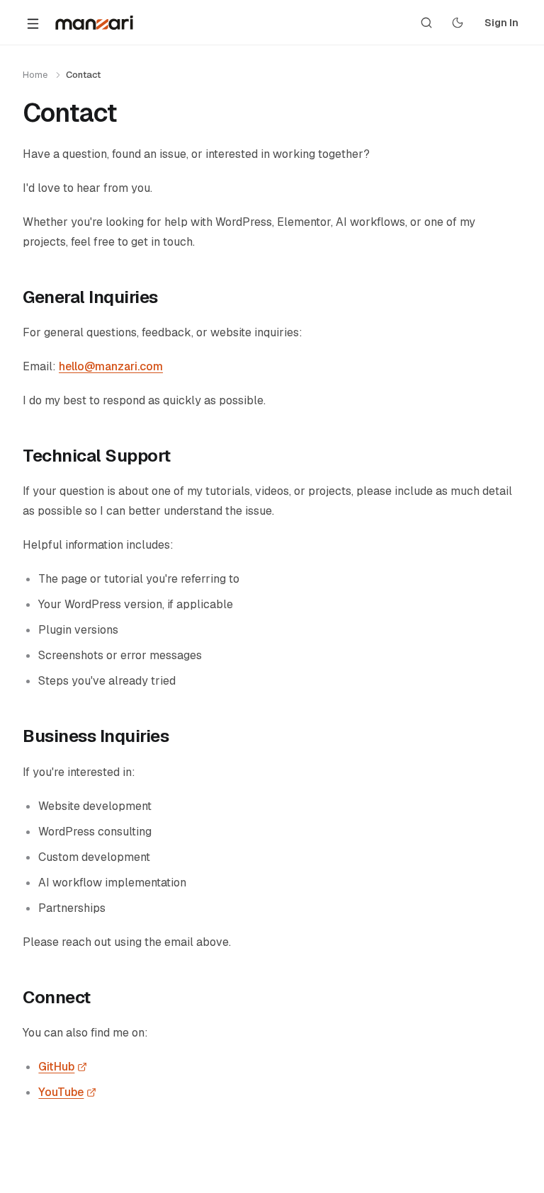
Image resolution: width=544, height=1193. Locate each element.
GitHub (62, 1066)
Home (35, 75)
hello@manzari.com (111, 366)
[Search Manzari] (426, 22)
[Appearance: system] (457, 22)
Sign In (501, 22)
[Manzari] (94, 22)
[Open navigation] (32, 22)
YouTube (67, 1092)
